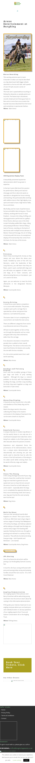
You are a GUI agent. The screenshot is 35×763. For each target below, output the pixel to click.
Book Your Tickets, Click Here (15, 665)
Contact (3, 718)
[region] (17, 637)
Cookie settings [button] (17, 760)
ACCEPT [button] (26, 760)
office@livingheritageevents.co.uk (21, 748)
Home (3, 710)
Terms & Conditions (7, 715)
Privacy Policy (5, 713)
